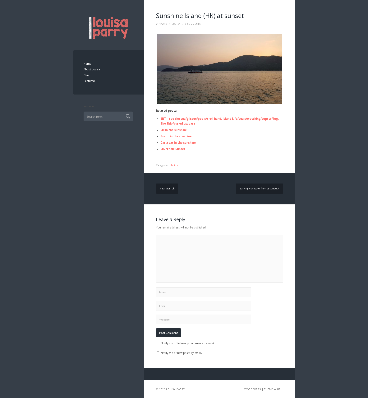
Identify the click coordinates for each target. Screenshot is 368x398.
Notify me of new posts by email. (181, 353)
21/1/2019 (161, 23)
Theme (268, 389)
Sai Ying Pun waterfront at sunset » (259, 188)
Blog (86, 75)
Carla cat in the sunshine (178, 142)
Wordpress (252, 389)
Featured (89, 81)
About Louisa (92, 69)
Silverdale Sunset (172, 149)
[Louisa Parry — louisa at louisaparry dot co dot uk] (108, 28)
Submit (127, 116)
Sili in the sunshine (173, 130)
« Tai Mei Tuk (167, 188)
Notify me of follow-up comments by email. (188, 343)
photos (174, 165)
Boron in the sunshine (175, 136)
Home (87, 63)
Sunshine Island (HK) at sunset (200, 15)
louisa (176, 23)
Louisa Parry (175, 389)
